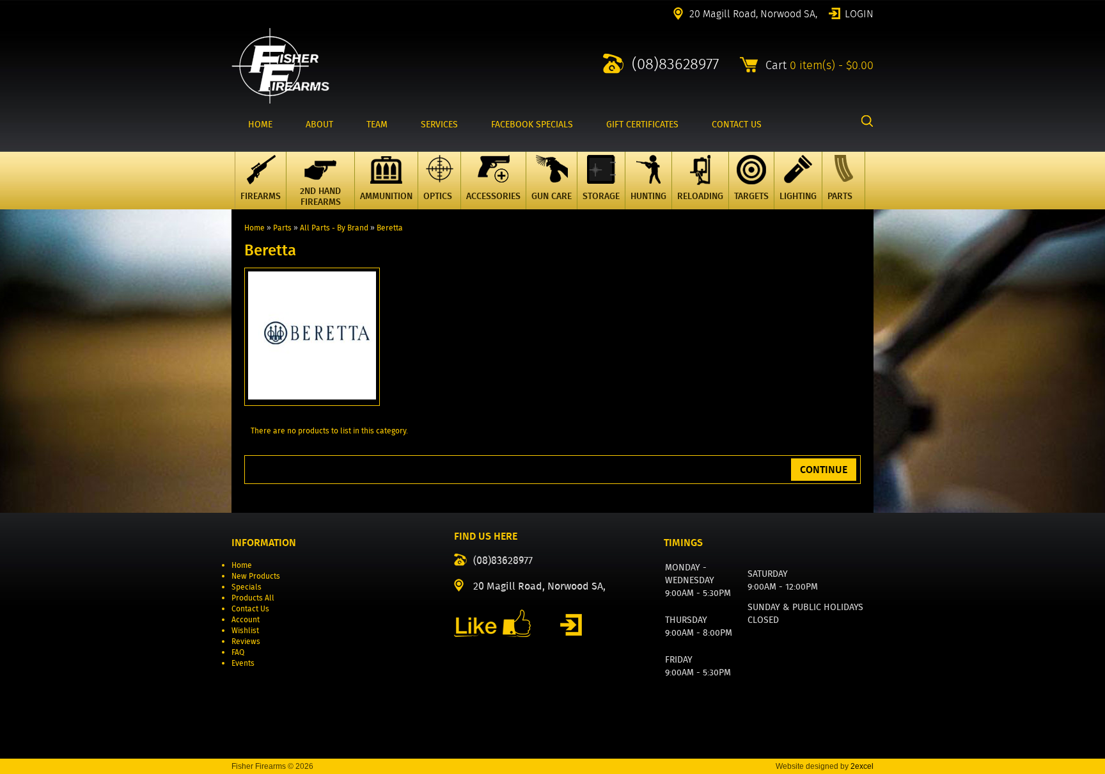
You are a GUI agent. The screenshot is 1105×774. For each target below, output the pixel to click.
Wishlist (245, 630)
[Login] (571, 625)
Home (254, 227)
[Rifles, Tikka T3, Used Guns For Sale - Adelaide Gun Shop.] (280, 100)
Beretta (390, 227)
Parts (282, 227)
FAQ (237, 652)
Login (859, 12)
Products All (252, 597)
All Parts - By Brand (334, 227)
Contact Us (250, 608)
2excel (862, 766)
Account (245, 619)
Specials (246, 586)
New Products (255, 575)
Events (243, 662)
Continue (823, 469)
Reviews (245, 641)
